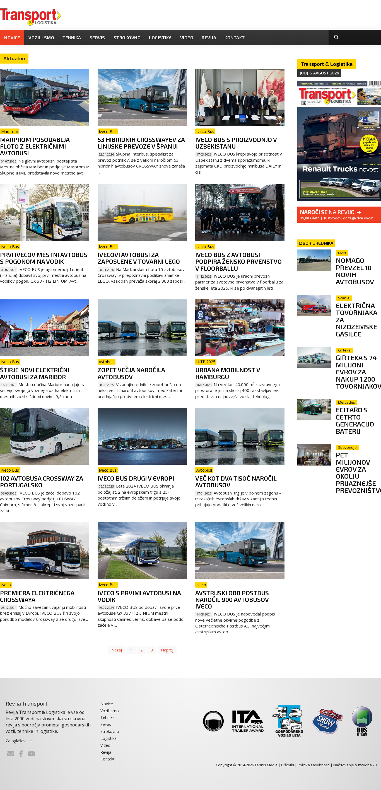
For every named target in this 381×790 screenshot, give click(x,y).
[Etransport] (30, 16)
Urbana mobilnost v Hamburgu (227, 373)
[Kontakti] (11, 754)
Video (187, 37)
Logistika (160, 37)
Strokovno (127, 37)
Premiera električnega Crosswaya (37, 596)
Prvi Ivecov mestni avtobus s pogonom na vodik (43, 258)
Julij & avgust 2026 (319, 73)
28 (375, 764)
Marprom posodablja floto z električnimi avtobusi (34, 146)
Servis (97, 37)
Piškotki (287, 764)
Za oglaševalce (19, 740)
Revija (209, 37)
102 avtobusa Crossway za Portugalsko (41, 481)
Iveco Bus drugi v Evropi (136, 478)
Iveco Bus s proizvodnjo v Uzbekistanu (236, 143)
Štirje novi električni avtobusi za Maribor (34, 373)
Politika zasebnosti (314, 764)
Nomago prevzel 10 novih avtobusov (355, 270)
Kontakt (235, 37)
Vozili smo (41, 37)
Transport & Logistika (327, 64)
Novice (12, 37)
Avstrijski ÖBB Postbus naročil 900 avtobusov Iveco (232, 599)
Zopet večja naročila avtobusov (131, 373)
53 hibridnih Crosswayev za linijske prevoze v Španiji (141, 143)
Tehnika (71, 37)
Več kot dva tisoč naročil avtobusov (236, 481)
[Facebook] (21, 754)
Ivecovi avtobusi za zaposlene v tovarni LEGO (139, 258)
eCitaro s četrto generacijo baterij (355, 420)
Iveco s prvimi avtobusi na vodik (139, 596)
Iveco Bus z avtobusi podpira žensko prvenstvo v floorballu (238, 261)
